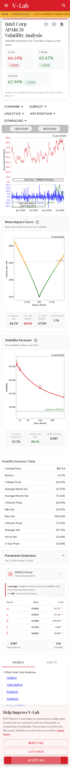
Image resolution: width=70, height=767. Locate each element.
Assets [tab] (52, 662)
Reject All (36, 743)
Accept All (36, 760)
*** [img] (61, 608)
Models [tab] (18, 662)
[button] (35, 574)
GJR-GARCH (15, 684)
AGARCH (12, 698)
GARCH (12, 677)
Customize (36, 751)
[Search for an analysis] (63, 5)
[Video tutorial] (54, 24)
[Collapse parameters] (63, 555)
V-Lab (20, 5)
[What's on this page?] (46, 24)
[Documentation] (62, 24)
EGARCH (12, 691)
